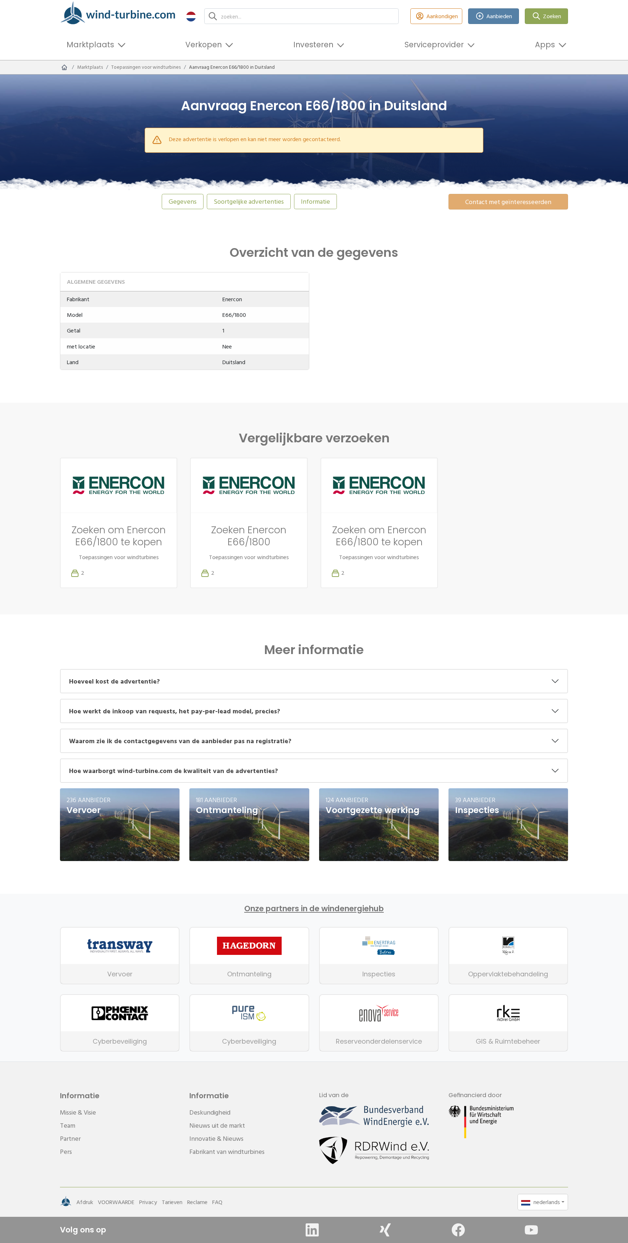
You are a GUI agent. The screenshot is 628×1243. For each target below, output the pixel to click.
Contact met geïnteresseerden (508, 202)
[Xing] (385, 1229)
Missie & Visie (78, 1112)
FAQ (217, 1202)
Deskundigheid (209, 1112)
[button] (191, 16)
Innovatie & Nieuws (216, 1138)
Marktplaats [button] (90, 44)
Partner (70, 1138)
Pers (66, 1151)
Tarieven (172, 1202)
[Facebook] (458, 1229)
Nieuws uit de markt (217, 1125)
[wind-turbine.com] (64, 67)
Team (67, 1125)
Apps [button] (545, 44)
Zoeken (552, 16)
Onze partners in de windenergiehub (314, 908)
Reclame (197, 1202)
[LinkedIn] (312, 1229)
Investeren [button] (313, 44)
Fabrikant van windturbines (227, 1151)
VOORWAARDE (116, 1202)
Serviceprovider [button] (434, 44)
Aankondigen (442, 16)
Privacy (148, 1202)
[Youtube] (531, 1229)
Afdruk (84, 1202)
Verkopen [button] (203, 44)
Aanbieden (499, 16)
